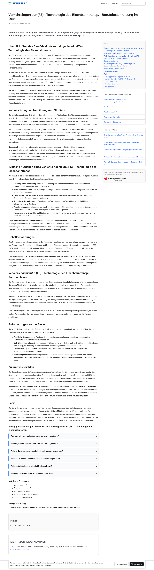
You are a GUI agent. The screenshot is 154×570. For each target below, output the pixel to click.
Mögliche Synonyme (112, 84)
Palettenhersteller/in (111, 112)
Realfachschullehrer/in (112, 117)
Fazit (105, 74)
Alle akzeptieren (136, 564)
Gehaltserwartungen (111, 61)
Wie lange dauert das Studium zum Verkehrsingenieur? (34, 443)
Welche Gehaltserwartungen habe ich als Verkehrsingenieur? (37, 451)
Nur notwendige (121, 564)
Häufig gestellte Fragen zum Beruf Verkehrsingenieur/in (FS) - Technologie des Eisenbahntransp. (120, 79)
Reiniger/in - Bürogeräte (112, 122)
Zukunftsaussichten (111, 71)
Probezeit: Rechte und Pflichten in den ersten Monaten (123, 157)
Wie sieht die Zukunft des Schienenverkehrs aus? (32, 474)
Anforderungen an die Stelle (114, 69)
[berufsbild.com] (17, 3)
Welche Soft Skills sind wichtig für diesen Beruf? (31, 466)
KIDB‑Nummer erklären (19, 550)
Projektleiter (65, 288)
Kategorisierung (110, 87)
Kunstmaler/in (109, 107)
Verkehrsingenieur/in (62, 46)
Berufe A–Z (105, 3)
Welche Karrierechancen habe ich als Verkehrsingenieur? (35, 459)
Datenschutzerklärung (44, 565)
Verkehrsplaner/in (21, 485)
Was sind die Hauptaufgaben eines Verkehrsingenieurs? (35, 436)
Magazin (114, 3)
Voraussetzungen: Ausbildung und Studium (119, 53)
